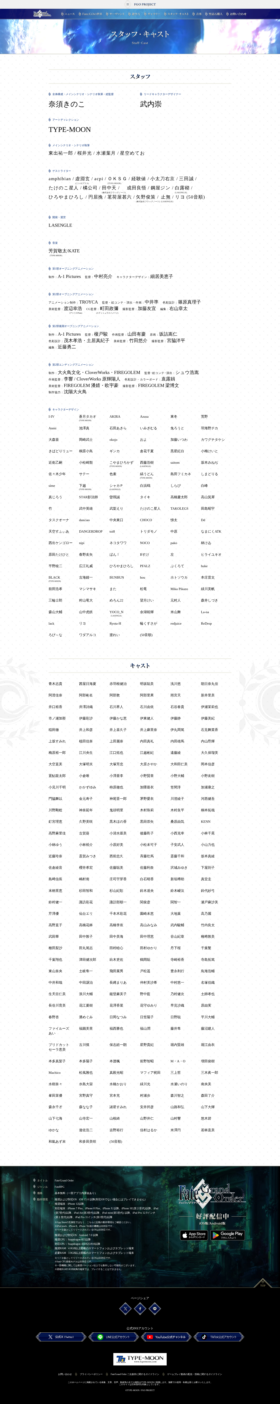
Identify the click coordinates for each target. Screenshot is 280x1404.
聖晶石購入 (214, 14)
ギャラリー (152, 14)
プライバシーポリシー (91, 1374)
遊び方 (134, 14)
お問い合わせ (236, 14)
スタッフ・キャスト (176, 14)
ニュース (68, 14)
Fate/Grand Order (42, 14)
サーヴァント (115, 14)
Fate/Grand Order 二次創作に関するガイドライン (135, 1374)
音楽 (197, 14)
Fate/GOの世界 (90, 14)
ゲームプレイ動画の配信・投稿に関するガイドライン (194, 1374)
